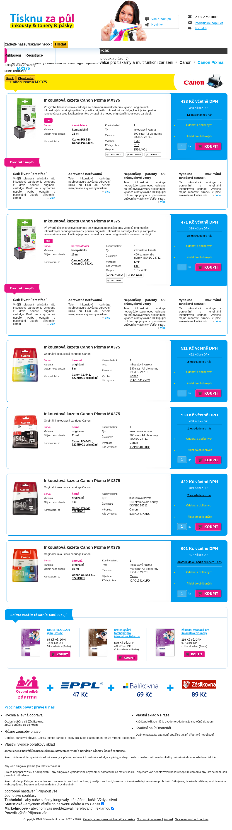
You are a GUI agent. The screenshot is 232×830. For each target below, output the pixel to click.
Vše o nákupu (161, 19)
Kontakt (168, 819)
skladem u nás (199, 115)
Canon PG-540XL (83, 143)
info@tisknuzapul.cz (209, 23)
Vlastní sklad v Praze (152, 715)
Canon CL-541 (80, 260)
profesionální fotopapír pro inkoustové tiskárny (127, 633)
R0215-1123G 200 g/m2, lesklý (58, 631)
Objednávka (26, 78)
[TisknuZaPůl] (53, 22)
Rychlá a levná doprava (24, 715)
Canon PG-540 (81, 139)
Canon (134, 376)
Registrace (34, 55)
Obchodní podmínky (149, 819)
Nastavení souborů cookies (191, 819)
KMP (137, 141)
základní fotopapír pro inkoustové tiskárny (195, 631)
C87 (136, 145)
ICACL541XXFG (140, 380)
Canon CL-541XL (82, 263)
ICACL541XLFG (140, 580)
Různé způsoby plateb (23, 731)
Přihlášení (13, 55)
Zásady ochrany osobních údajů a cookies (109, 819)
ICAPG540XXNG (139, 513)
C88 (136, 266)
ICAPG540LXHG (140, 447)
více (52, 198)
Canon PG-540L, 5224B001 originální (84, 443)
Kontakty (201, 28)
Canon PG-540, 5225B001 (81, 510)
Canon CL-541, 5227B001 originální (84, 376)
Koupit (60, 654)
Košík (104, 50)
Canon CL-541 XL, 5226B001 (83, 576)
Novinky (157, 24)
